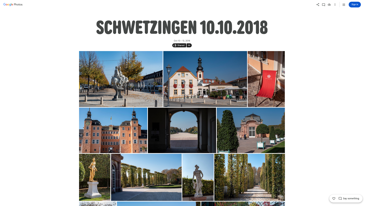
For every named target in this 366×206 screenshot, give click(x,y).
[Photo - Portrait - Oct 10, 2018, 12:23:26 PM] (94, 177)
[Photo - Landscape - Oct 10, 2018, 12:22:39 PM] (251, 130)
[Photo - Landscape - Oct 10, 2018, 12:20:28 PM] (113, 130)
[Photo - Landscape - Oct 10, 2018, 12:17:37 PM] (205, 79)
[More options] (335, 4)
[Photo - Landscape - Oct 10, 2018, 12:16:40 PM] (121, 79)
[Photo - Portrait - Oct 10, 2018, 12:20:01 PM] (266, 79)
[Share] (318, 4)
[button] (344, 5)
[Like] (334, 198)
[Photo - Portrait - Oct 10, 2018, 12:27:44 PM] (198, 177)
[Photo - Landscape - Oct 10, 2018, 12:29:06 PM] (249, 177)
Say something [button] (351, 198)
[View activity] (323, 4)
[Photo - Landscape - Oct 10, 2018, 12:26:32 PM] (146, 177)
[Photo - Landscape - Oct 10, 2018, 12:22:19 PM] (182, 130)
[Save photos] (329, 4)
